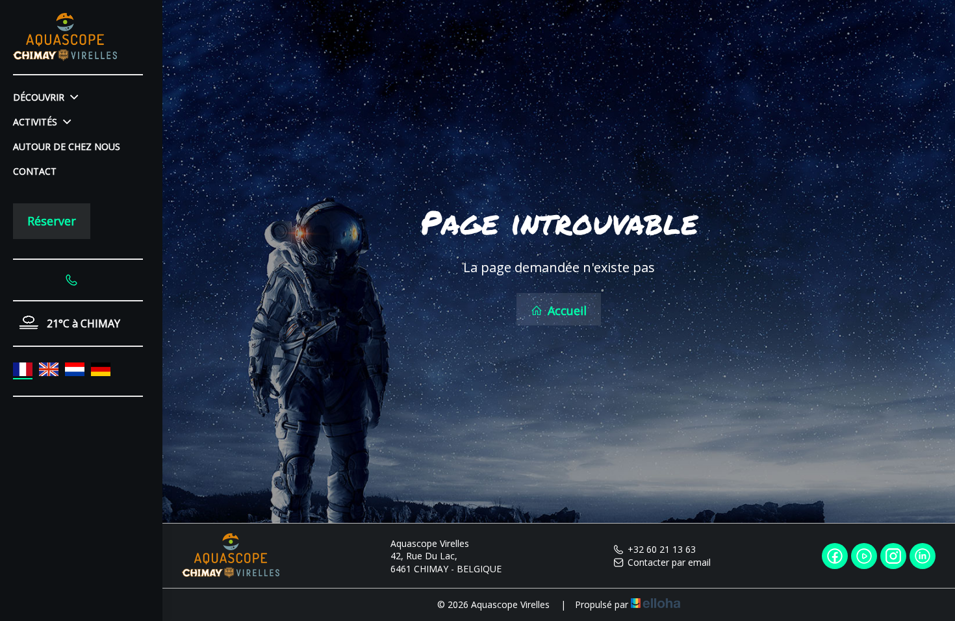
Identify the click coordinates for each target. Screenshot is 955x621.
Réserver (51, 221)
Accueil (565, 310)
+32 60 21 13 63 (662, 549)
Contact (35, 171)
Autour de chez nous (66, 146)
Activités (36, 122)
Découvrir (40, 97)
